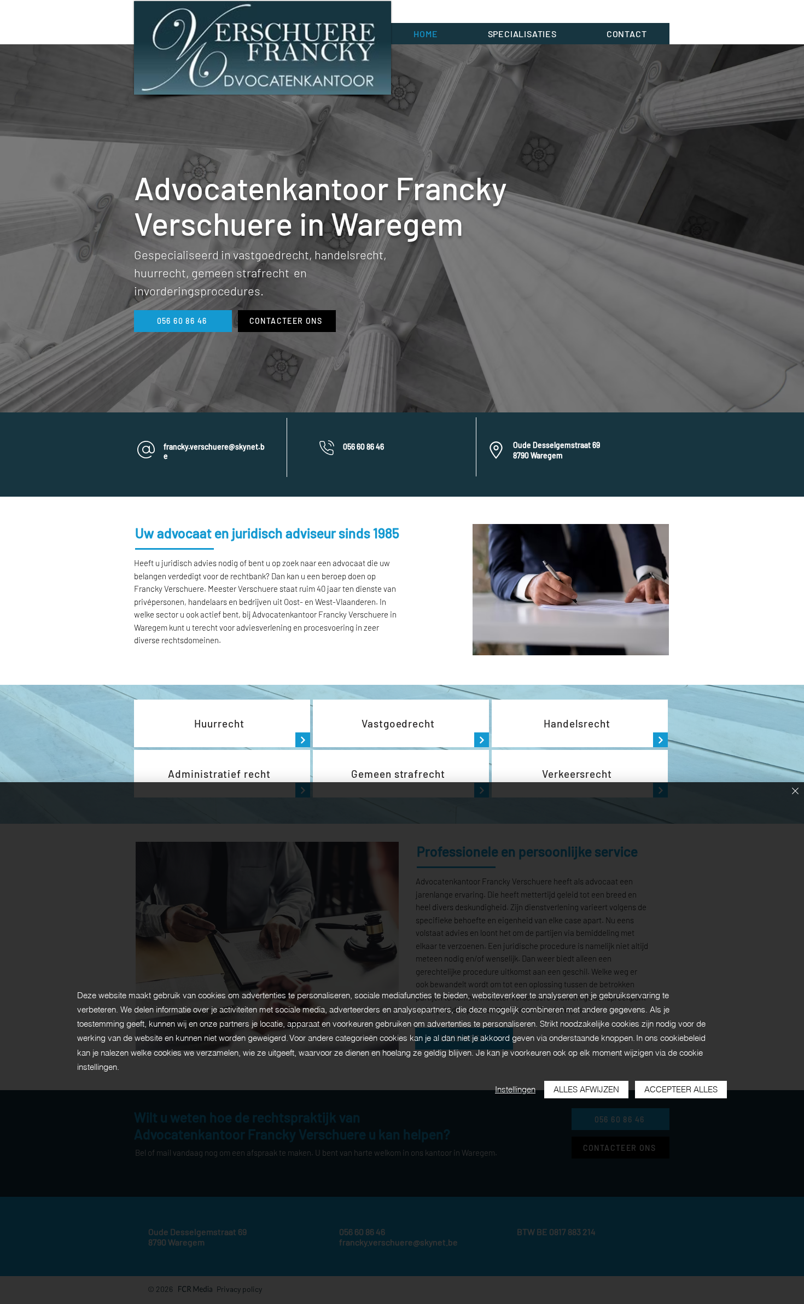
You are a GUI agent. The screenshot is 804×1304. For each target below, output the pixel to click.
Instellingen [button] (515, 1089)
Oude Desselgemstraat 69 (556, 445)
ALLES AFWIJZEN (586, 1089)
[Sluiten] (795, 791)
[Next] (302, 739)
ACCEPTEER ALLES (681, 1089)
